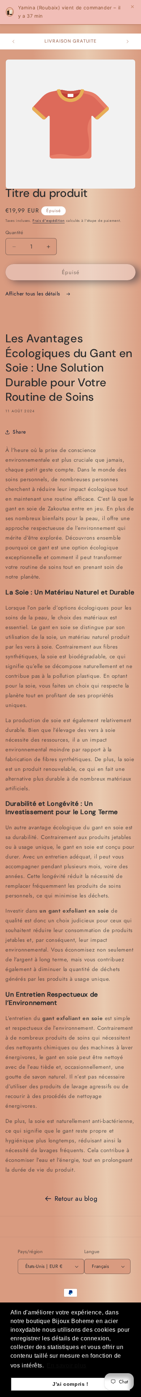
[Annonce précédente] (13, 41)
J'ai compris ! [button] (70, 1384)
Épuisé (71, 272)
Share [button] (19, 431)
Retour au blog (76, 1198)
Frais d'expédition (49, 220)
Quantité (14, 232)
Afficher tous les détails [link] (33, 293)
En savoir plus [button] (66, 1365)
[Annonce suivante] (128, 41)
